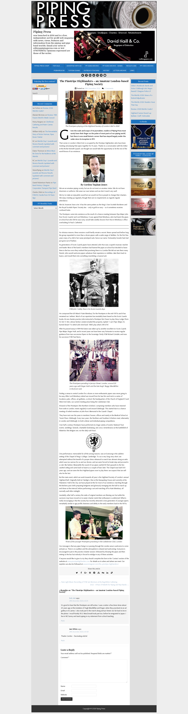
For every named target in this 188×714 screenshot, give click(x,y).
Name (63, 686)
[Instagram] (97, 75)
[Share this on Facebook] (81, 573)
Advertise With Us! (74, 66)
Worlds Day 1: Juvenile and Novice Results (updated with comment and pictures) (45, 144)
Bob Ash (72, 598)
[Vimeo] (101, 75)
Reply (63, 621)
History (106, 70)
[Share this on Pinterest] (90, 573)
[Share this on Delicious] (111, 573)
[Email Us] (104, 75)
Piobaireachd (59, 70)
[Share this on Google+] (85, 573)
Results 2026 (131, 66)
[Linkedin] (93, 75)
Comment (65, 658)
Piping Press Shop (41, 66)
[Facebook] (86, 75)
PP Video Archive (147, 66)
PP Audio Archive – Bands (113, 66)
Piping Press (42, 32)
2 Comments (108, 88)
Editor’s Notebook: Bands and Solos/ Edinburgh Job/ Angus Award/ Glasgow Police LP (142, 88)
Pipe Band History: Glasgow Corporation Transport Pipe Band (45, 185)
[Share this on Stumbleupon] (98, 573)
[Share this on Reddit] (94, 573)
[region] (114, 46)
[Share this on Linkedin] (107, 573)
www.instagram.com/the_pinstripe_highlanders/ (100, 564)
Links (132, 70)
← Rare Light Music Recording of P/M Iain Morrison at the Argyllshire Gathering (88, 582)
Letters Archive (119, 70)
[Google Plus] (90, 75)
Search (35, 93)
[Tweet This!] (77, 573)
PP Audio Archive (92, 66)
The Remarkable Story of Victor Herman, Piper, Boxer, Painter (45, 134)
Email (63, 691)
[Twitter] (82, 75)
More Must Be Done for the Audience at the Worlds (44, 153)
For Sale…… (58, 66)
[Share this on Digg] (103, 573)
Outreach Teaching (91, 70)
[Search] (53, 97)
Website (64, 695)
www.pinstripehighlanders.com (78, 561)
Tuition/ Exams (74, 70)
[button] (114, 46)
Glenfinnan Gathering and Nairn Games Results (43, 124)
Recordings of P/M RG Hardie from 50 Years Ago (44, 195)
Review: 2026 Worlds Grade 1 (142, 109)
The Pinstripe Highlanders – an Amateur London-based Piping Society (94, 82)
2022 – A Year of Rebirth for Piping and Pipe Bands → (109, 585)
